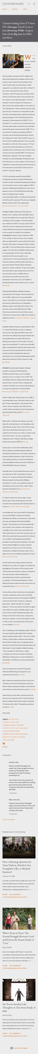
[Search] (29, 4)
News (17, 731)
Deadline (6, 285)
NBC (13, 731)
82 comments (14, 1033)
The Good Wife (8, 740)
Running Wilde (8, 734)
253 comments (15, 894)
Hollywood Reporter (9, 557)
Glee (21, 728)
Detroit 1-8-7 (8, 728)
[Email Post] (4, 744)
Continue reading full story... (15, 897)
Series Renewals (21, 734)
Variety (25, 442)
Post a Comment (9, 819)
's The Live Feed (15, 206)
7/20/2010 (13, 793)
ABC (10, 719)
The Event (21, 737)
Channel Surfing (9, 725)
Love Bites (7, 731)
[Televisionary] (13, 3)
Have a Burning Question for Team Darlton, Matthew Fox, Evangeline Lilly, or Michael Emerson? (17, 867)
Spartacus (7, 737)
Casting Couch (9, 722)
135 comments (15, 966)
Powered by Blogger (20, 1048)
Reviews (15, 9)
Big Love (15, 719)
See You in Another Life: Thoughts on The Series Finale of (19, 1008)
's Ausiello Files (15, 391)
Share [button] (5, 747)
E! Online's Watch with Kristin (18, 506)
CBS (17, 722)
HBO (25, 728)
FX (18, 728)
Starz (14, 737)
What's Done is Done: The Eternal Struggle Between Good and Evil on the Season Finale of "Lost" (18, 938)
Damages (20, 725)
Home (5, 9)
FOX (15, 728)
